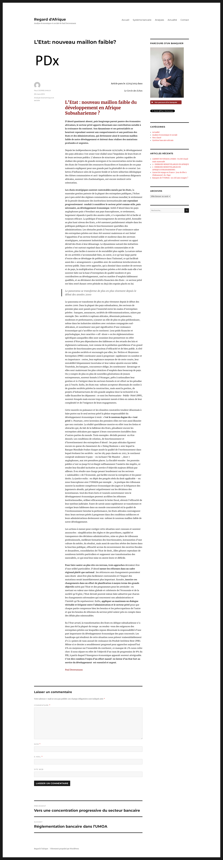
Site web (38, 769)
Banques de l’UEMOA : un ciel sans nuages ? (170, 178)
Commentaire (42, 705)
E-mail (38, 757)
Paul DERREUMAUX (42, 90)
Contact (185, 20)
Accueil (125, 20)
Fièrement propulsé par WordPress (64, 849)
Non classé (156, 138)
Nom (37, 744)
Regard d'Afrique (50, 19)
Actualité (172, 20)
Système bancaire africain (162, 140)
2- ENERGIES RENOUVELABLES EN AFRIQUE (170, 164)
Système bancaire (142, 20)
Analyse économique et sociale (164, 135)
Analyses (159, 20)
